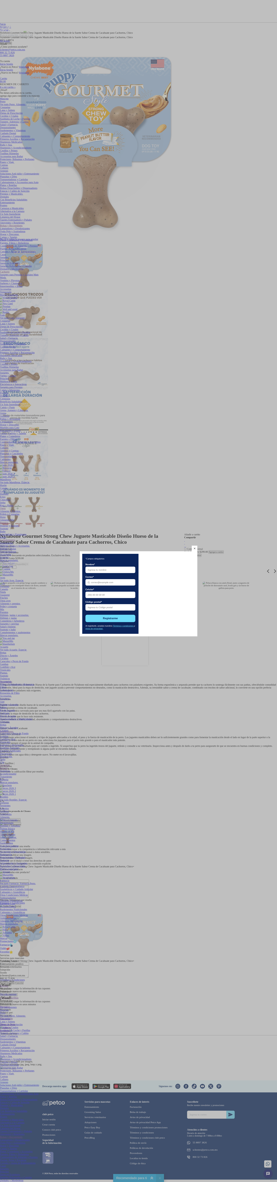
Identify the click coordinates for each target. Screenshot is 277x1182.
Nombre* (90, 564)
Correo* (89, 577)
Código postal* (93, 602)
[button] (194, 548)
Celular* (89, 589)
